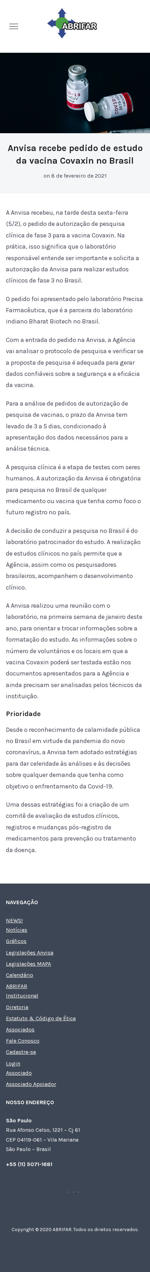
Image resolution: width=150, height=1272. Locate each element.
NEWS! (14, 920)
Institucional (22, 995)
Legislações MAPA (28, 963)
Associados (20, 1029)
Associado (19, 1073)
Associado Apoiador (31, 1084)
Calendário (19, 975)
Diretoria (17, 1007)
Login (13, 1063)
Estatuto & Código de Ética (41, 1018)
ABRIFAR (16, 986)
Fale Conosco (22, 1040)
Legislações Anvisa (29, 952)
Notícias (16, 930)
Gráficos (16, 941)
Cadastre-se (21, 1052)
